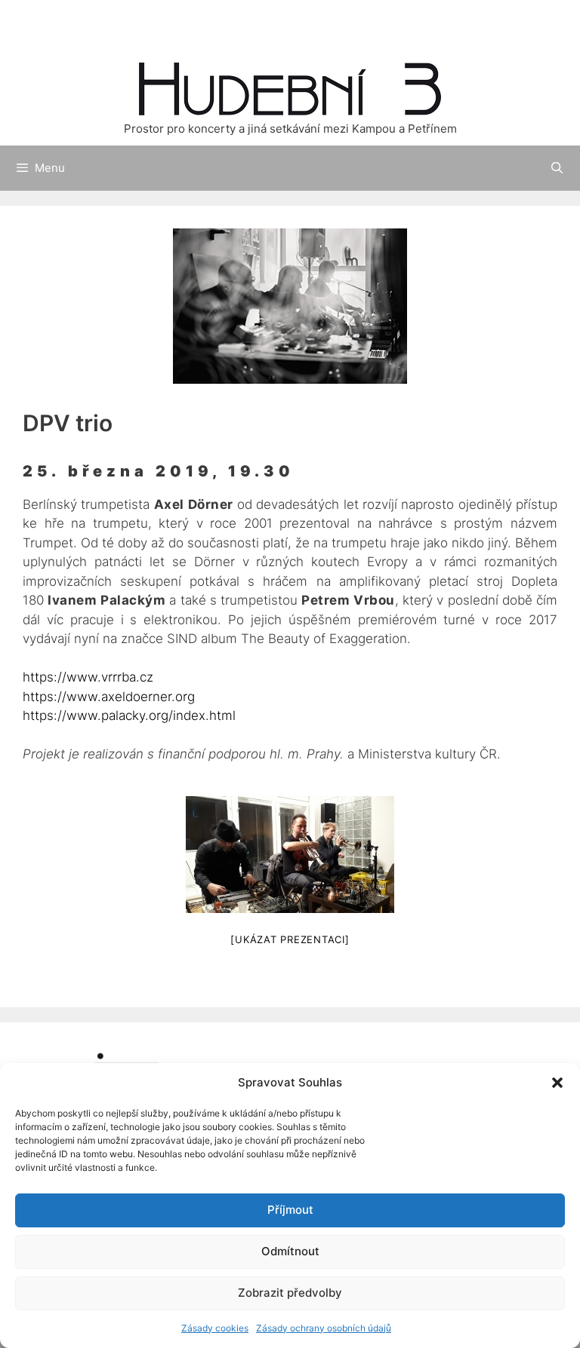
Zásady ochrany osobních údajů (323, 1328)
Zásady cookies (214, 1328)
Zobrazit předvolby (290, 1292)
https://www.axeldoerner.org (109, 696)
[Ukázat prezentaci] (289, 939)
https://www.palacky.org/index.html (129, 715)
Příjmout (290, 1209)
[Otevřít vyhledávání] (557, 168)
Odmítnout (290, 1251)
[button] (557, 1082)
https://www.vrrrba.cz (88, 677)
